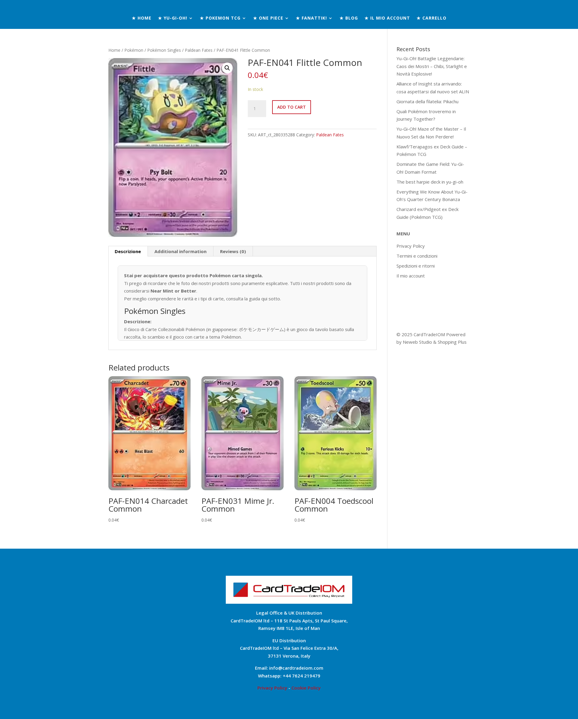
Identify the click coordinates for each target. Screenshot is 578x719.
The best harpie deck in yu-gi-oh (429, 182)
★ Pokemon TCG (220, 18)
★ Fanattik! (311, 18)
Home (114, 50)
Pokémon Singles (164, 50)
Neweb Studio (418, 342)
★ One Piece (268, 18)
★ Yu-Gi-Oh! (172, 18)
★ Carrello (431, 18)
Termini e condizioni (416, 256)
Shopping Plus (452, 342)
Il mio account (410, 276)
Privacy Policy (410, 246)
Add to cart (291, 107)
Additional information (180, 251)
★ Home (141, 18)
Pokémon (133, 50)
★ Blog (349, 18)
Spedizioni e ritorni (415, 266)
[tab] (128, 251)
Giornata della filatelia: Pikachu (427, 101)
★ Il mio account (387, 18)
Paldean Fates (199, 50)
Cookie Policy (306, 688)
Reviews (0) (233, 251)
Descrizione (128, 251)
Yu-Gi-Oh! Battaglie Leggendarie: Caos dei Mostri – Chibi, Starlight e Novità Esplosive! (431, 66)
